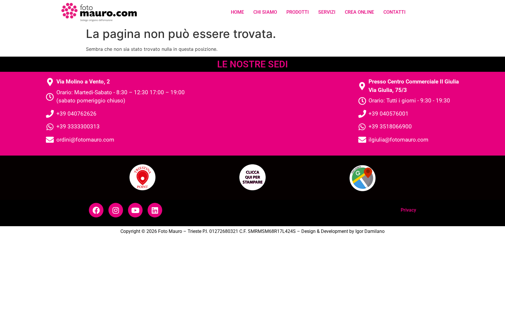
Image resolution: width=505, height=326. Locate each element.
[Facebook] (96, 210)
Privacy (408, 210)
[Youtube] (135, 210)
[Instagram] (115, 210)
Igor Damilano (370, 231)
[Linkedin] (155, 210)
